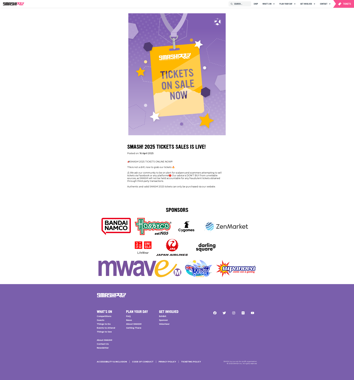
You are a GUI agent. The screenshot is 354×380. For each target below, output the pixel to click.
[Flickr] (243, 313)
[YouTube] (252, 313)
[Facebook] (215, 313)
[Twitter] (224, 313)
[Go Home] (111, 295)
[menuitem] (13, 3)
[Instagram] (233, 313)
